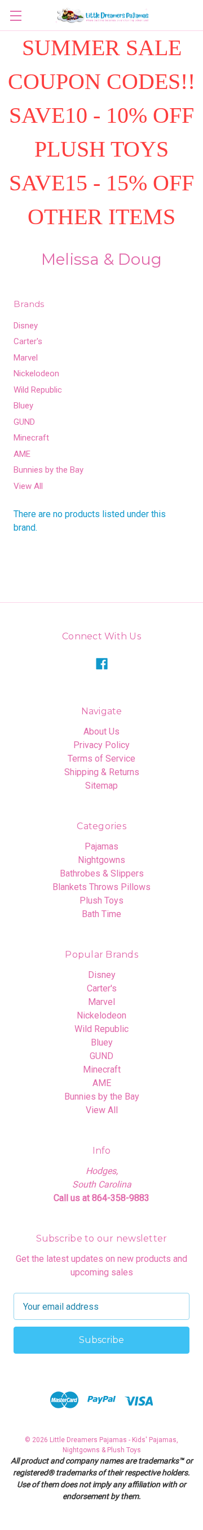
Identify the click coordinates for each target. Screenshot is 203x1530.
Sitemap (101, 785)
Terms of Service (101, 758)
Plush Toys (101, 900)
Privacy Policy (101, 745)
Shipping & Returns (101, 772)
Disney (26, 326)
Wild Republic (38, 390)
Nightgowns (101, 860)
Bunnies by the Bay (48, 470)
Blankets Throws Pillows (101, 887)
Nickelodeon (36, 373)
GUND (24, 422)
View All (28, 486)
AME (22, 454)
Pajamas (101, 846)
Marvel (26, 358)
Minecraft (31, 438)
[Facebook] (102, 664)
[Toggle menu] (15, 15)
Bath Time (101, 914)
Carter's (28, 341)
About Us (101, 731)
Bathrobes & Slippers (102, 873)
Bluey (23, 406)
